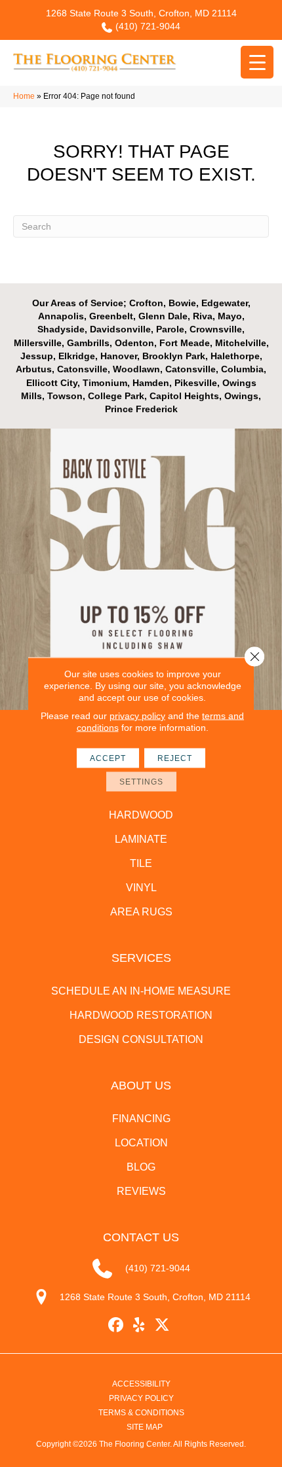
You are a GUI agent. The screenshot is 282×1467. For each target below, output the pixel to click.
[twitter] (162, 1325)
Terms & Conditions (141, 1413)
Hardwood (141, 815)
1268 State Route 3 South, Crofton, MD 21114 (141, 13)
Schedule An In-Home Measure (141, 991)
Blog (141, 1167)
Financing (141, 1118)
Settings (141, 782)
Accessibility (141, 1384)
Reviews (141, 1191)
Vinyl (141, 887)
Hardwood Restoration (141, 1015)
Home (24, 96)
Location (141, 1142)
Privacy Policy (141, 1398)
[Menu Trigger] (257, 62)
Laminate (141, 839)
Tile (141, 863)
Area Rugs (141, 911)
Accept (108, 758)
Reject (174, 758)
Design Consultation (141, 1039)
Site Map (145, 1427)
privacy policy (137, 716)
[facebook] (116, 1325)
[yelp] (139, 1325)
